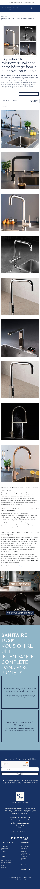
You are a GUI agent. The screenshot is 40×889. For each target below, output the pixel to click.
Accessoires (24, 850)
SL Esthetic (4, 848)
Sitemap (3, 867)
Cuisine (23, 851)
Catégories (6, 100)
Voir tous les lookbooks (20, 613)
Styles (15, 100)
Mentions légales (6, 862)
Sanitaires (24, 848)
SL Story (3, 851)
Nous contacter (6, 860)
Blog (2, 865)
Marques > (4, 16)
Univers (5, 106)
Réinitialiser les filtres (34, 101)
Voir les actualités (20, 584)
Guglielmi (22, 566)
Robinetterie (25, 846)
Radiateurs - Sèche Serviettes (27, 855)
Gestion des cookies (7, 864)
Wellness (24, 853)
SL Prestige (4, 846)
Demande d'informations (29, 94)
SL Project (4, 850)
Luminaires (24, 860)
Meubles (23, 858)
